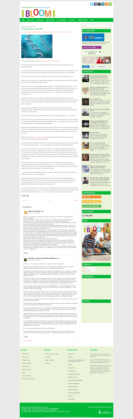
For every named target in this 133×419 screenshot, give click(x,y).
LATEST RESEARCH (61, 20)
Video (23, 372)
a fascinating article (39, 137)
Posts (86, 268)
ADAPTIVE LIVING (50, 20)
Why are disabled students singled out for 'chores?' (98, 166)
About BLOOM (26, 376)
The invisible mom (95, 99)
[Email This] (22, 196)
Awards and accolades (28, 379)
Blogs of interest (49, 360)
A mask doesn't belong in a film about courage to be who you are (100, 155)
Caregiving (71, 368)
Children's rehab (72, 377)
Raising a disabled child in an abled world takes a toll (99, 88)
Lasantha (66, 417)
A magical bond (95, 132)
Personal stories (26, 369)
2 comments (67, 32)
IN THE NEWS (72, 20)
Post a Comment (27, 341)
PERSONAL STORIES (82, 20)
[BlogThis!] (24, 196)
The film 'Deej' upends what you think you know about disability (99, 178)
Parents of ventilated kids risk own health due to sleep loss (99, 121)
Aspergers (71, 354)
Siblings (70, 396)
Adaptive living (26, 360)
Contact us (48, 363)
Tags (93, 66)
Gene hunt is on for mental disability (50, 61)
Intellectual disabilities (47, 32)
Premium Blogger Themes (75, 417)
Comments (87, 271)
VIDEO (91, 20)
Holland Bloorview (73, 389)
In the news (25, 366)
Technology (71, 399)
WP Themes (53, 417)
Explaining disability (73, 383)
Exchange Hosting (85, 417)
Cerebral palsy (72, 371)
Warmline (47, 357)
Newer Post (24, 200)
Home (23, 20)
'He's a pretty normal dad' (97, 143)
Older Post (76, 200)
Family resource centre (51, 354)
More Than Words (34, 211)
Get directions (55, 408)
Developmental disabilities (75, 380)
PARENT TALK (30, 20)
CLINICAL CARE (40, 20)
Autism (70, 357)
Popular (86, 66)
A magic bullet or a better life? (32, 29)
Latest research (26, 363)
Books (70, 364)
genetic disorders (36, 32)
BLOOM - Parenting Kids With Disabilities (42, 258)
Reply (26, 253)
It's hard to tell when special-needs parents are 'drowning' (98, 76)
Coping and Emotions (74, 374)
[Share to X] (26, 196)
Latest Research (58, 32)
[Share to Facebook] (28, 196)
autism (29, 32)
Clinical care (25, 357)
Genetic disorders (73, 386)
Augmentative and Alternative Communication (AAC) (76, 360)
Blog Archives (102, 66)
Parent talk (25, 354)
